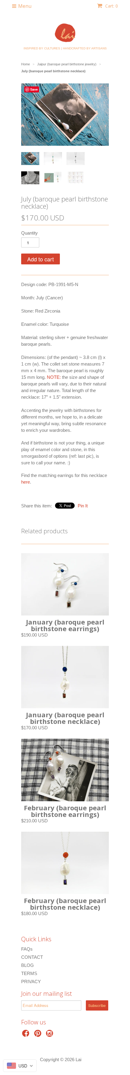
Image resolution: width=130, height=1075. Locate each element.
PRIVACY (31, 981)
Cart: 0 (111, 6)
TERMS (29, 973)
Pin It (83, 505)
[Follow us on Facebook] (26, 1035)
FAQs (27, 949)
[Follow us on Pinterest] (38, 1035)
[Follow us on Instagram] (50, 1035)
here (25, 482)
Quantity (29, 232)
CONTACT (32, 957)
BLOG (27, 965)
